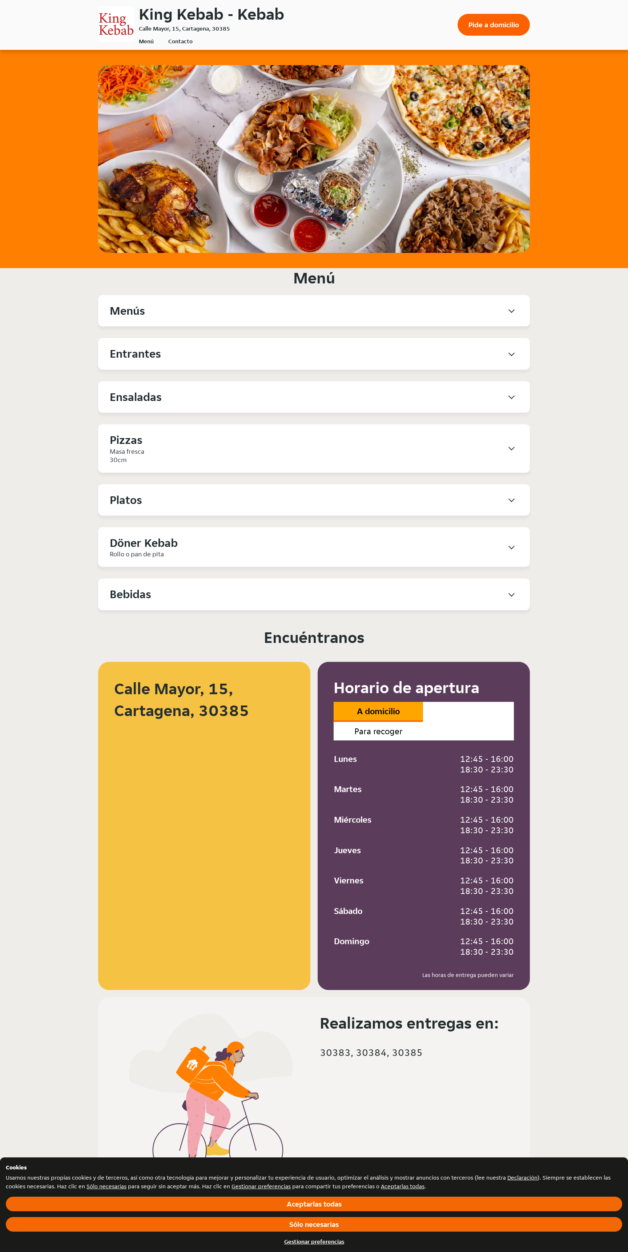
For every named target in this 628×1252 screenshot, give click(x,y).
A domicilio (378, 711)
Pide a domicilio (493, 24)
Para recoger (378, 731)
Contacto (180, 41)
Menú (146, 41)
